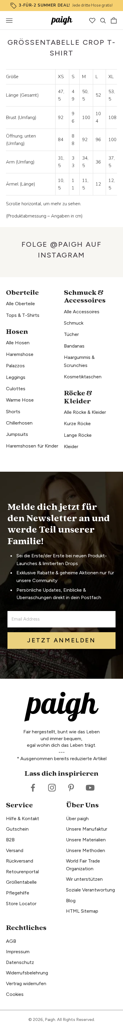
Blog (71, 900)
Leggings (15, 377)
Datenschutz (20, 962)
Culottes (15, 388)
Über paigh (77, 818)
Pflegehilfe (17, 893)
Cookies (15, 994)
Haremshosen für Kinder (32, 446)
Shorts (13, 411)
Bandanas (74, 346)
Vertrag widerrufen (26, 983)
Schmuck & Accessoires (85, 296)
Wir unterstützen (84, 879)
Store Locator (21, 903)
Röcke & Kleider (78, 397)
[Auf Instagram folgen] (52, 787)
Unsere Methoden (85, 850)
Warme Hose (20, 400)
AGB (11, 941)
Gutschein (17, 829)
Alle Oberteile (20, 303)
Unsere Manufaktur (86, 829)
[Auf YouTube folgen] (90, 787)
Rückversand (19, 861)
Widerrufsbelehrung (27, 973)
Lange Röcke (78, 435)
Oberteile (22, 293)
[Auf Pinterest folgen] (71, 787)
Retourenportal (22, 871)
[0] (92, 21)
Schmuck (73, 323)
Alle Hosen (18, 342)
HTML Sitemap (82, 911)
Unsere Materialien (86, 840)
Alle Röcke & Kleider (85, 412)
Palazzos (15, 365)
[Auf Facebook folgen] (33, 787)
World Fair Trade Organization (83, 864)
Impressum (18, 951)
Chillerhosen (19, 423)
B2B (10, 840)
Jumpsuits (17, 434)
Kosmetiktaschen (83, 376)
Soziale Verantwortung (90, 890)
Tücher (71, 334)
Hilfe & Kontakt (22, 818)
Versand (14, 850)
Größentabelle (21, 882)
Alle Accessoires (81, 311)
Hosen (17, 332)
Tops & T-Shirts (22, 315)
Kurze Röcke (77, 423)
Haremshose (19, 354)
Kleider (71, 446)
